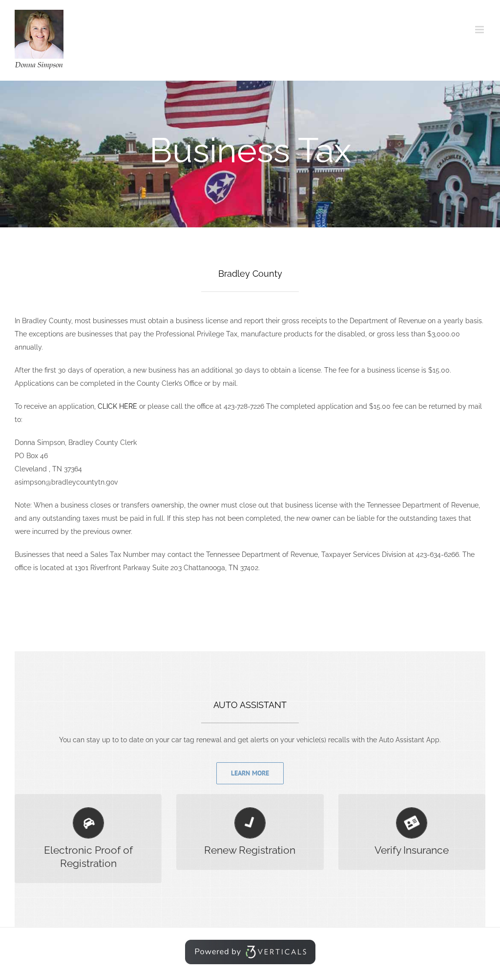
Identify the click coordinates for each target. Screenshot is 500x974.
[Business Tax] (250, 154)
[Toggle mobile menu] (480, 29)
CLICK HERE (117, 406)
